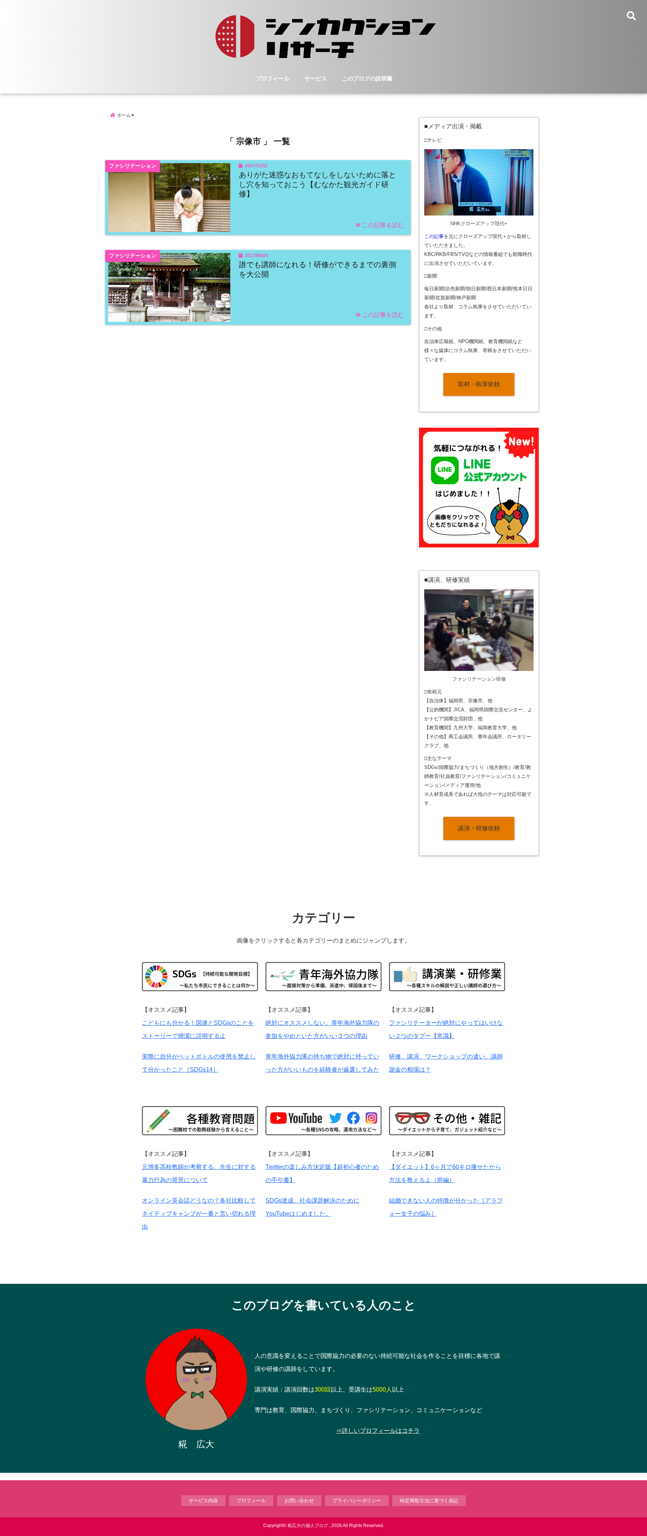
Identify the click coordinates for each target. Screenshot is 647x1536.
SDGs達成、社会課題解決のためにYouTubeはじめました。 (312, 1207)
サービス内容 (203, 1500)
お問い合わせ (299, 1500)
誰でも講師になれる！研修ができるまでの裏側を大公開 (317, 269)
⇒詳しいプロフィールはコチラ (378, 1430)
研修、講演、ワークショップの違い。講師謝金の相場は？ (446, 1063)
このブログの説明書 (367, 78)
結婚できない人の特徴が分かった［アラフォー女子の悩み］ (446, 1207)
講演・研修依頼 (479, 828)
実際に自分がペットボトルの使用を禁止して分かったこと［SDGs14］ (199, 1063)
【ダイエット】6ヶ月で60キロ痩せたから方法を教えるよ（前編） (445, 1173)
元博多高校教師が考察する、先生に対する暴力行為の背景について (199, 1173)
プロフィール (272, 78)
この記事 (434, 236)
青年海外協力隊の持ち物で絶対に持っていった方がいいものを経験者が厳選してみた (322, 1063)
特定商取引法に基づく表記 (429, 1500)
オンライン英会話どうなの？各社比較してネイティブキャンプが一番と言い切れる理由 (199, 1213)
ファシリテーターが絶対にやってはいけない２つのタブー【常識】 (446, 1029)
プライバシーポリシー (356, 1500)
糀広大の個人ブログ (308, 1525)
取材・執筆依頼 (479, 384)
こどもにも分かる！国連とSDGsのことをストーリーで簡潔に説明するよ (198, 1029)
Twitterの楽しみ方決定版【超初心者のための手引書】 (322, 1173)
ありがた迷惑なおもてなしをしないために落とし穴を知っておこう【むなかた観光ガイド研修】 (317, 184)
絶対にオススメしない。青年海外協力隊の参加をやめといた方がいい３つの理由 (322, 1029)
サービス (315, 78)
